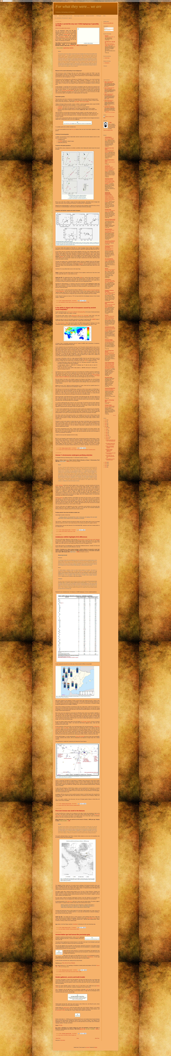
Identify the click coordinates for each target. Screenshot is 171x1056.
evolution (60, 531)
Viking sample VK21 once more (110, 220)
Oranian (69, 1035)
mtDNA (68, 805)
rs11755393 (60, 141)
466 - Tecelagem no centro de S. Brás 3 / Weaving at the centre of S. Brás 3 (110, 293)
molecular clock (70, 531)
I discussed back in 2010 (62, 323)
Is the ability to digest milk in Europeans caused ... (110, 444)
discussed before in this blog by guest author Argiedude (89, 539)
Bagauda (106, 35)
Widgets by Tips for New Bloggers (110, 112)
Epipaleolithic (63, 302)
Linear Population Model (109, 362)
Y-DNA (88, 302)
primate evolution (75, 971)
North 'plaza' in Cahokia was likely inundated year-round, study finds (109, 353)
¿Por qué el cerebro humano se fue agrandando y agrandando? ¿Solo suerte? (109, 231)
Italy (71, 971)
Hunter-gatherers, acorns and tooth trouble (70, 977)
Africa (59, 1035)
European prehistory (74, 302)
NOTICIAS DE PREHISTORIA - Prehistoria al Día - (108, 193)
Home (55, 15)
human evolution (74, 449)
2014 (106, 426)
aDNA (59, 302)
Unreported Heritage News (110, 388)
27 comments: (73, 927)
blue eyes (73, 129)
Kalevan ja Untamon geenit (110, 219)
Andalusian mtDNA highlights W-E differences (71, 537)
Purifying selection (59, 497)
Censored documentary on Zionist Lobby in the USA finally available (110, 44)
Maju (105, 81)
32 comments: (74, 300)
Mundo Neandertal (108, 229)
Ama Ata (106, 315)
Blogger (95, 1047)
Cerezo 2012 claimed (80, 736)
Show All (114, 415)
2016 (106, 423)
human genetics (79, 449)
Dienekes (66, 36)
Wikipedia (73, 962)
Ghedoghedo (60, 953)
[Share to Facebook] (84, 300)
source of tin (69, 901)
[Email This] (80, 300)
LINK (78, 45)
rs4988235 (94, 319)
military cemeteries (96, 374)
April (107, 433)
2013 (106, 462)
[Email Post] (78, 300)
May (106, 432)
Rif (79, 985)
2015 (106, 424)
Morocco (62, 1035)
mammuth (87, 1047)
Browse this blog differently (108, 23)
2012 (106, 463)
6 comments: (73, 529)
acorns (87, 989)
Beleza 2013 (69, 123)
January (107, 438)
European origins (68, 302)
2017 (106, 421)
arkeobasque (107, 165)
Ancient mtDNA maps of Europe (65, 15)
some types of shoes (61, 1010)
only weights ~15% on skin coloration (81, 101)
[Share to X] (83, 300)
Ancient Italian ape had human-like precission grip (72, 934)
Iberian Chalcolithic (90, 15)
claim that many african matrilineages (109, 82)
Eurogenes (62, 36)
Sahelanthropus (90, 956)
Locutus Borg (76, 999)
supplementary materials (68, 47)
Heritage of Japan (108, 405)
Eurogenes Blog (108, 209)
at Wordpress (107, 62)
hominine (78, 937)
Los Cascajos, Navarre (85, 721)
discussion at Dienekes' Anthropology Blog (76, 311)
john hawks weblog (108, 377)
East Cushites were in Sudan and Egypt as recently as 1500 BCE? (110, 281)
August (107, 427)
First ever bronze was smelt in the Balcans (70, 811)
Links (104, 15)
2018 (106, 420)
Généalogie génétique (109, 178)
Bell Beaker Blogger (109, 339)
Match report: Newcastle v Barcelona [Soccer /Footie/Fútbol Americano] (109, 249)
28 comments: (74, 803)
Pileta (63, 962)
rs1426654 (60, 108)
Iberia (79, 302)
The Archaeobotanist (109, 258)
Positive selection (58, 485)
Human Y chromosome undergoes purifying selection (73, 455)
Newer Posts (58, 1038)
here (66, 31)
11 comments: (74, 1033)
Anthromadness (108, 279)
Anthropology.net (108, 137)
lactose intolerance (86, 449)
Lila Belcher (107, 106)
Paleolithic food (73, 1035)
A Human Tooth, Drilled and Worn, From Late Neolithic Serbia (109, 139)
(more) (107, 86)
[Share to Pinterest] (85, 300)
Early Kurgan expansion (79, 15)
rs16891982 (60, 106)
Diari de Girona (68, 962)
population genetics (83, 302)
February (107, 437)
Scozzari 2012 (67, 34)
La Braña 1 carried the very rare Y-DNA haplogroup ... (110, 441)
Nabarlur (106, 268)
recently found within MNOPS (68, 90)
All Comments (107, 30)
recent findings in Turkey (91, 918)
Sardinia (80, 971)
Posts (106, 28)
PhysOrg (60, 1025)
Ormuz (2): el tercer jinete (109, 36)
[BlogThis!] (81, 300)
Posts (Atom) (62, 1040)
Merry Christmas (108, 402)
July (106, 429)
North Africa (71, 805)
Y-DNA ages (98, 15)
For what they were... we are (78, 6)
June (107, 430)
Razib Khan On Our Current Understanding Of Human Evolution (109, 151)
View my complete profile (108, 130)
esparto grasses (66, 1007)
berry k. (106, 87)
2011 (106, 465)
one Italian (66, 727)
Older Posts (97, 1038)
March (107, 435)
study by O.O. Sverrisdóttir (82, 315)
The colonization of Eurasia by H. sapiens (63, 18)
